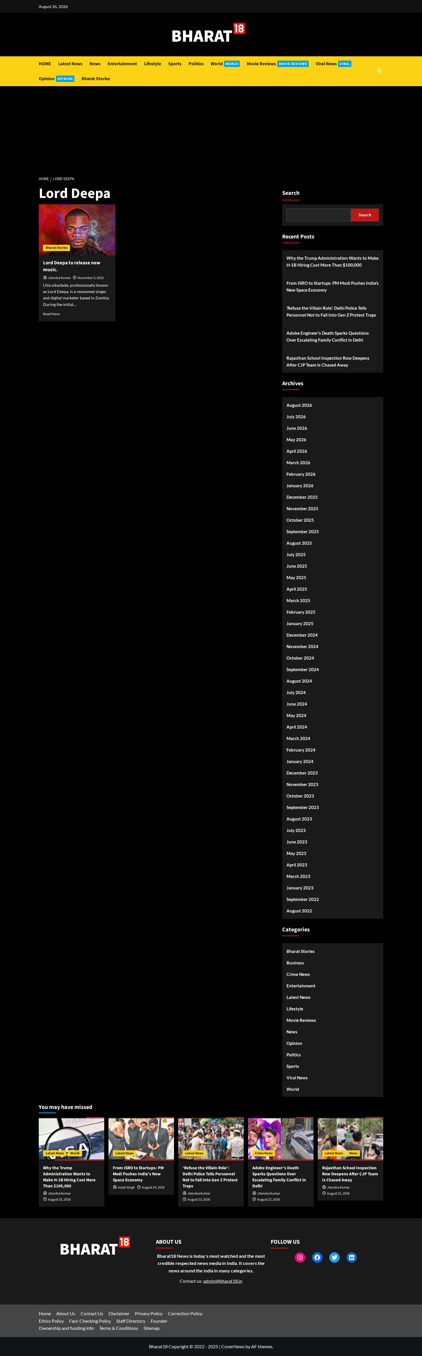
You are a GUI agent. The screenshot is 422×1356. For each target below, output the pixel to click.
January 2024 (300, 761)
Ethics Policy (51, 1321)
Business (295, 962)
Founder (159, 1321)
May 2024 (296, 715)
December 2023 (302, 772)
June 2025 (297, 566)
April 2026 (297, 451)
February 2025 (301, 612)
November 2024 (302, 646)
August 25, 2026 (59, 1199)
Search (290, 193)
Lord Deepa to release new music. (71, 266)
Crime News (298, 974)
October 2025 (300, 520)
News (95, 64)
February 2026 (301, 474)
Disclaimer (119, 1313)
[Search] (379, 71)
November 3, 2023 (91, 278)
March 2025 (298, 600)
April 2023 (297, 864)
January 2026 (300, 485)
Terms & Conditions (118, 1328)
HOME (45, 64)
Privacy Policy (148, 1313)
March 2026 (298, 462)
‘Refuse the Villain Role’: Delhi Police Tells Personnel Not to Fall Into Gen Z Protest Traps (331, 311)
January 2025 (300, 623)
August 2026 (299, 405)
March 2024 (298, 738)
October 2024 (300, 657)
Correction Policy (185, 1313)
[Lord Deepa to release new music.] (77, 229)
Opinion (56, 79)
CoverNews (233, 1346)
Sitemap (152, 1328)
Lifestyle (152, 64)
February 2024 (301, 749)
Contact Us (92, 1313)
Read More (51, 314)
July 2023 (296, 830)
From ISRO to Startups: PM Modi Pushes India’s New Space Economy (333, 286)
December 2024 (302, 634)
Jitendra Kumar (59, 278)
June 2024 (297, 703)
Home (45, 1313)
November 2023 (302, 784)
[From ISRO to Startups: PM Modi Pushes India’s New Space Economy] (141, 1139)
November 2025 (302, 508)
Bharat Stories (96, 79)
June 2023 (297, 841)
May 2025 (296, 577)
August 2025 (299, 543)
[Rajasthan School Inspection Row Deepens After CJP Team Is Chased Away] (350, 1139)
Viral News (333, 64)
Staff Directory (130, 1321)
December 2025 (302, 497)
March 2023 (298, 876)
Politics (196, 64)
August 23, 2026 (198, 1199)
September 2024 (303, 669)
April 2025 (297, 589)
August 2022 (299, 910)
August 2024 (299, 680)
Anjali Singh (126, 1187)
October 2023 (300, 795)
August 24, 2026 (153, 1187)
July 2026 (296, 416)
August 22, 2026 (268, 1199)
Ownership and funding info (66, 1328)
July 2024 (296, 692)
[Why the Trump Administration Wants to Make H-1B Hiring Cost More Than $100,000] (71, 1139)
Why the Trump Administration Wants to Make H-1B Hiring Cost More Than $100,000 (333, 261)
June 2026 (297, 428)
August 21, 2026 (338, 1193)
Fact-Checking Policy (90, 1321)
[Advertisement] (211, 129)
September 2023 (303, 807)
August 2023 (299, 818)
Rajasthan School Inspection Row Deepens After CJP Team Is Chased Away (328, 361)
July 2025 (296, 554)
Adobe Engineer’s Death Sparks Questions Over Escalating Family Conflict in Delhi (328, 336)
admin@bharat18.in (222, 1281)
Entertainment (122, 64)
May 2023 (296, 853)
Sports (174, 64)
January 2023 (300, 887)
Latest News (70, 64)
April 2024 (297, 726)
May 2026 (296, 439)
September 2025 (303, 531)
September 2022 (303, 899)
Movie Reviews (277, 64)
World (224, 64)
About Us (65, 1313)
